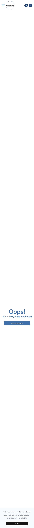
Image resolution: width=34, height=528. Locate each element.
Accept (17, 523)
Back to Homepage (17, 323)
